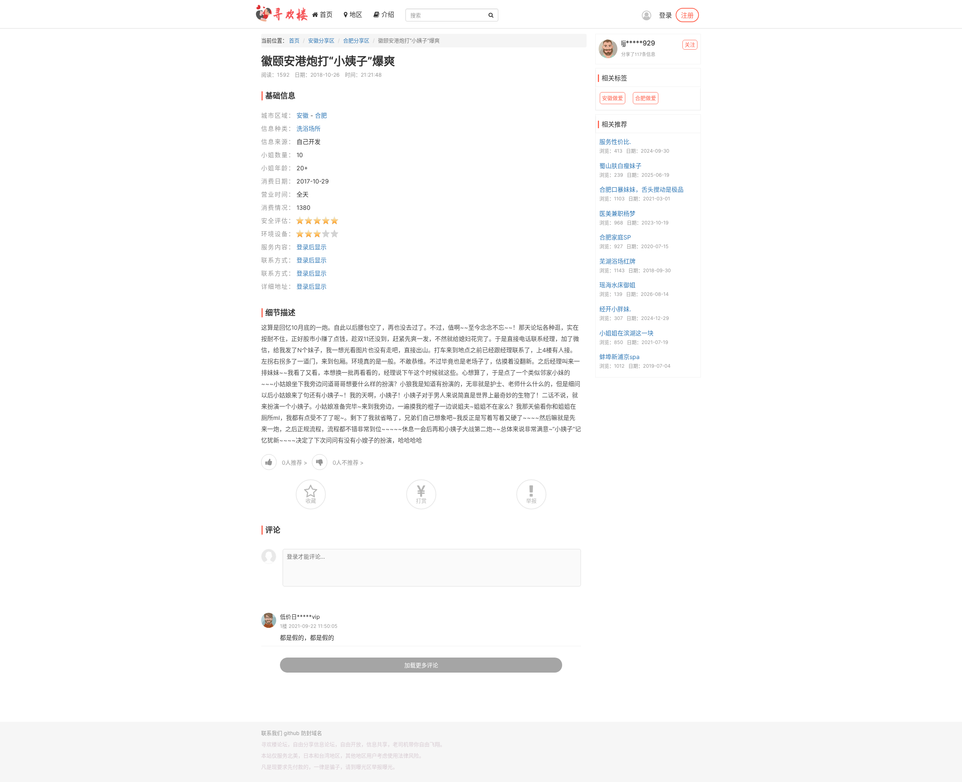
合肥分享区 (356, 40)
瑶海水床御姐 (617, 285)
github (291, 733)
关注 (690, 44)
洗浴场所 (308, 128)
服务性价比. (615, 141)
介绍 (387, 14)
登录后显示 (311, 247)
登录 (665, 15)
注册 (687, 15)
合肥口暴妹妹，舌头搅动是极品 (641, 189)
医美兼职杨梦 (617, 213)
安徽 (302, 115)
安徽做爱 (612, 98)
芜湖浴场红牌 (617, 261)
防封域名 (311, 733)
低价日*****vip (300, 616)
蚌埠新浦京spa (619, 357)
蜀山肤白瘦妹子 (620, 166)
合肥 (321, 115)
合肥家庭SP (615, 237)
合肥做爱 (645, 98)
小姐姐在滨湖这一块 (626, 333)
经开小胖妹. (615, 309)
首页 (325, 14)
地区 (355, 14)
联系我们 (271, 733)
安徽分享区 (321, 40)
